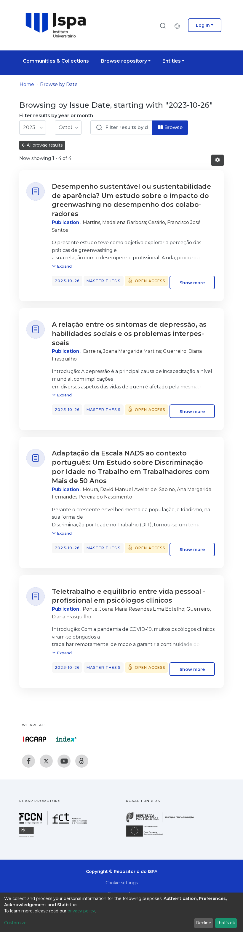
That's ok (226, 922)
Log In (203, 25)
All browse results (44, 145)
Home (27, 84)
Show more (192, 282)
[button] (179, 25)
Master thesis (104, 281)
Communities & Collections (56, 61)
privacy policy (81, 911)
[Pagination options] (217, 160)
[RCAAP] (81, 761)
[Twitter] (46, 761)
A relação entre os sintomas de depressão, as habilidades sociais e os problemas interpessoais (129, 333)
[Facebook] (28, 761)
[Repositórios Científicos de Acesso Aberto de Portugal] (34, 739)
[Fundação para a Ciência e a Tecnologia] (54, 823)
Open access (150, 281)
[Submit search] (163, 25)
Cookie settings (121, 882)
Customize (15, 922)
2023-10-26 (67, 281)
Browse (173, 127)
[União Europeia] (148, 836)
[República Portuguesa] (163, 822)
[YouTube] (64, 761)
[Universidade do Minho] (27, 837)
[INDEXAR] (66, 739)
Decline (203, 922)
